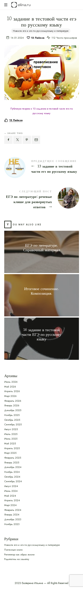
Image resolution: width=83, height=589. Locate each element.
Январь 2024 (11, 514)
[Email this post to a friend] (36, 140)
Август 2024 (11, 486)
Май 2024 (10, 495)
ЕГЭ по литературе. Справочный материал (41, 247)
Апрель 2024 (12, 500)
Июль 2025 (10, 434)
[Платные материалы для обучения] (20, 5)
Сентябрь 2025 (13, 424)
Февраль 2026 (12, 401)
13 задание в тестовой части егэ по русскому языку (41, 167)
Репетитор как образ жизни (19, 554)
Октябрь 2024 (12, 477)
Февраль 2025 (12, 458)
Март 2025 (10, 453)
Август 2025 (11, 429)
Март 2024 (10, 505)
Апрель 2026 (12, 391)
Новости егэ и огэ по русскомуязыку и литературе (41, 31)
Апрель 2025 (12, 448)
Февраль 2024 (12, 510)
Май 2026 (10, 386)
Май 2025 (10, 443)
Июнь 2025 (10, 439)
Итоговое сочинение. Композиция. (41, 290)
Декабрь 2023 (12, 519)
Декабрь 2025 (12, 410)
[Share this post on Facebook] (8, 140)
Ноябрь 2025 (11, 415)
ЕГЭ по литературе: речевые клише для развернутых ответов (41, 200)
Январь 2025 (11, 462)
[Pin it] (27, 140)
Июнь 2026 (11, 382)
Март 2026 (10, 396)
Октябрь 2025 (12, 419)
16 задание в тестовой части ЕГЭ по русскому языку (41, 334)
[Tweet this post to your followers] (17, 140)
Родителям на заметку (16, 559)
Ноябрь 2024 (12, 472)
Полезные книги (13, 550)
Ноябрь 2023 (11, 524)
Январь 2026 (11, 405)
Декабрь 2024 (12, 467)
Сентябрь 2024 (13, 481)
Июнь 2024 (11, 491)
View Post (41, 257)
